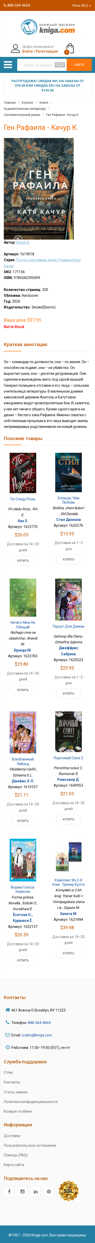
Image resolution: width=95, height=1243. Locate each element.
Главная (10, 102)
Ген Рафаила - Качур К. (62, 115)
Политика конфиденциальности (31, 1102)
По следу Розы (22, 499)
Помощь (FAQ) (16, 1155)
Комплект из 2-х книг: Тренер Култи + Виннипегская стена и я (68, 887)
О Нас (8, 1072)
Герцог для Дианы (68, 626)
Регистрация (47, 51)
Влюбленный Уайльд (23, 761)
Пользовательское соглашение (30, 1145)
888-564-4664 (18, 5)
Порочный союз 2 (68, 758)
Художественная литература (25, 109)
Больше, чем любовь (68, 500)
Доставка (12, 1136)
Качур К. (23, 242)
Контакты (12, 1082)
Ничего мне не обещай (22, 624)
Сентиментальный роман (22, 115)
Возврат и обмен (18, 1111)
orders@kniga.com (37, 1035)
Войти (27, 51)
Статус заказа (15, 1092)
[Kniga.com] (48, 27)
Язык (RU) (80, 5)
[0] (75, 46)
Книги (44, 102)
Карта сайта (14, 1165)
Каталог (27, 102)
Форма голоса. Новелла (23, 889)
